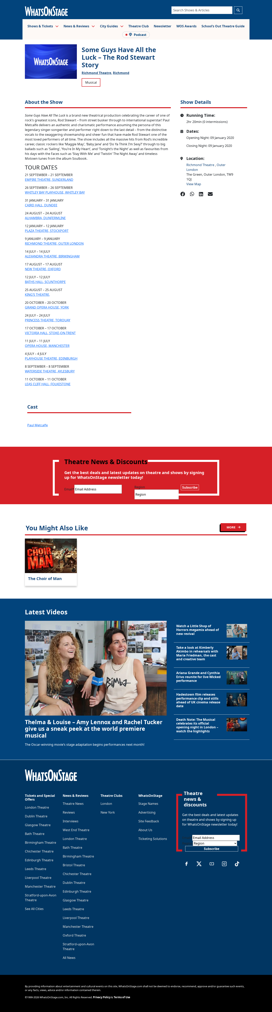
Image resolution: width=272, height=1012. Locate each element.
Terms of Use (122, 997)
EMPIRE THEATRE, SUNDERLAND (49, 179)
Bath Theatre (34, 834)
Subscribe (190, 487)
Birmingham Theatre (40, 842)
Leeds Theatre (35, 869)
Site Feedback (148, 821)
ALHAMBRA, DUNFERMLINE (45, 218)
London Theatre (37, 807)
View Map (193, 184)
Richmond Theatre (200, 165)
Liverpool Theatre (38, 877)
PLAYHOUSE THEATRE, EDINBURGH (51, 358)
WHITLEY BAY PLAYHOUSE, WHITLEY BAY (55, 192)
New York (108, 812)
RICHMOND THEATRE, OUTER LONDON (54, 243)
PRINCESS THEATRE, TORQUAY (47, 320)
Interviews (70, 821)
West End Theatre (76, 830)
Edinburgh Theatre (39, 860)
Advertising (147, 812)
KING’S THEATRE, (37, 294)
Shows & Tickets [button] (40, 26)
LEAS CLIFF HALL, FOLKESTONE (47, 384)
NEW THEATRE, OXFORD (43, 269)
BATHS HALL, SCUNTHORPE (45, 282)
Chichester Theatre (39, 851)
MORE (231, 527)
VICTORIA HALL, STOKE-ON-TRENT (50, 333)
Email (69, 489)
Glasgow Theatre (38, 825)
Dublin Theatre (36, 816)
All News (69, 958)
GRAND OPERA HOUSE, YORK (47, 307)
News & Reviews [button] (77, 26)
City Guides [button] (109, 26)
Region (139, 487)
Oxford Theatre (74, 935)
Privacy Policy (102, 997)
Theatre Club (138, 26)
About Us (145, 830)
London (106, 803)
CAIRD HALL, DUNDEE (41, 205)
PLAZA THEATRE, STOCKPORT (46, 231)
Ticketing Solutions (152, 839)
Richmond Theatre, (97, 73)
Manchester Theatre (40, 886)
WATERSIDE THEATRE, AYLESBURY (50, 371)
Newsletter (162, 26)
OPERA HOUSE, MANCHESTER (47, 346)
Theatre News (73, 803)
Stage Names (148, 803)
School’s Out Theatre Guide (223, 26)
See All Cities (34, 909)
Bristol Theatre (74, 865)
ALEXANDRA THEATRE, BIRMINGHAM (52, 256)
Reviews (69, 812)
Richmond (121, 73)
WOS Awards (186, 26)
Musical (91, 82)
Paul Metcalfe (37, 425)
